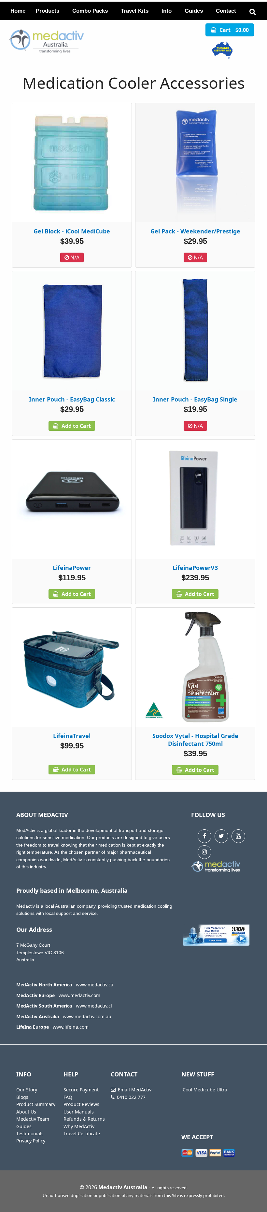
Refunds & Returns (84, 1119)
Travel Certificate (81, 1133)
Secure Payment (81, 1090)
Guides (24, 1126)
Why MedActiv (78, 1126)
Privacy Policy (30, 1141)
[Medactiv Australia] (222, 50)
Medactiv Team (32, 1119)
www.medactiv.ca (94, 984)
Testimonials (30, 1133)
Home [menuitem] (17, 11)
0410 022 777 (131, 1097)
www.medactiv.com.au (87, 1016)
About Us (26, 1112)
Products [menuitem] (47, 11)
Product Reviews (81, 1104)
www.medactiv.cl (94, 1006)
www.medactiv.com (79, 995)
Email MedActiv (134, 1090)
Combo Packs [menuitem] (90, 11)
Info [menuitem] (167, 11)
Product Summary (35, 1104)
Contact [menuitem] (226, 11)
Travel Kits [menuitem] (134, 11)
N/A (74, 257)
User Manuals (78, 1112)
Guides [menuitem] (194, 11)
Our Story (26, 1090)
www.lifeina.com (71, 1027)
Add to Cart (75, 425)
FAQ (67, 1097)
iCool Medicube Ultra (204, 1090)
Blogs (22, 1097)
